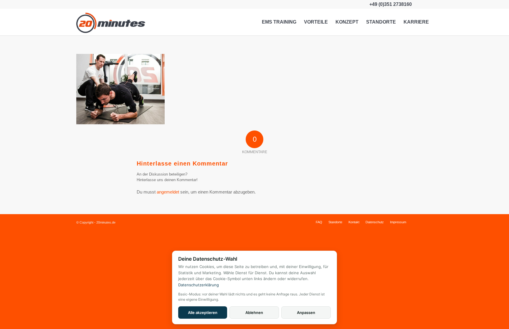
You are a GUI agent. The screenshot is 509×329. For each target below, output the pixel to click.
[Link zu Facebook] (419, 4)
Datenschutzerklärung (198, 284)
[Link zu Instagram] (428, 4)
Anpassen (306, 312)
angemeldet (168, 191)
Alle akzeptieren (202, 312)
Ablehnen (254, 312)
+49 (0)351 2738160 (390, 4)
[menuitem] (279, 22)
